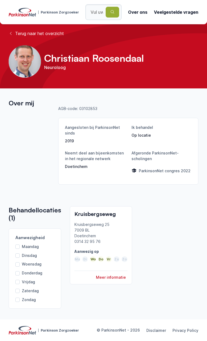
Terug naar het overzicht (39, 33)
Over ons (137, 12)
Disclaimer (156, 330)
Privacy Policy (185, 330)
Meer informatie (111, 277)
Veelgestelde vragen (176, 12)
